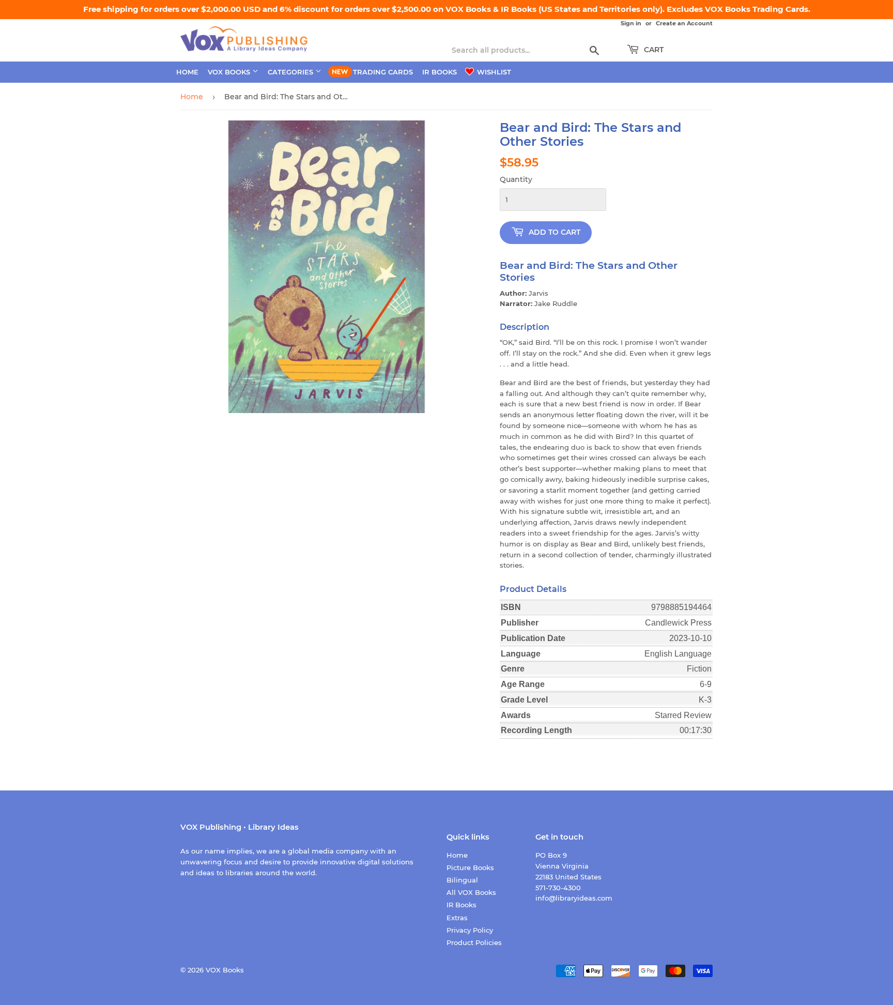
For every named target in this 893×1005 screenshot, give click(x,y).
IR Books (439, 72)
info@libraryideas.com (573, 898)
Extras (457, 917)
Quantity (516, 179)
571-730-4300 (558, 888)
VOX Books (230, 72)
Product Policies (474, 942)
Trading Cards (383, 72)
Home (187, 72)
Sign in (631, 23)
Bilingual (462, 880)
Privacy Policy (469, 930)
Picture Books (470, 867)
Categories (291, 72)
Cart (653, 49)
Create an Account (684, 23)
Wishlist (493, 72)
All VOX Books (471, 892)
